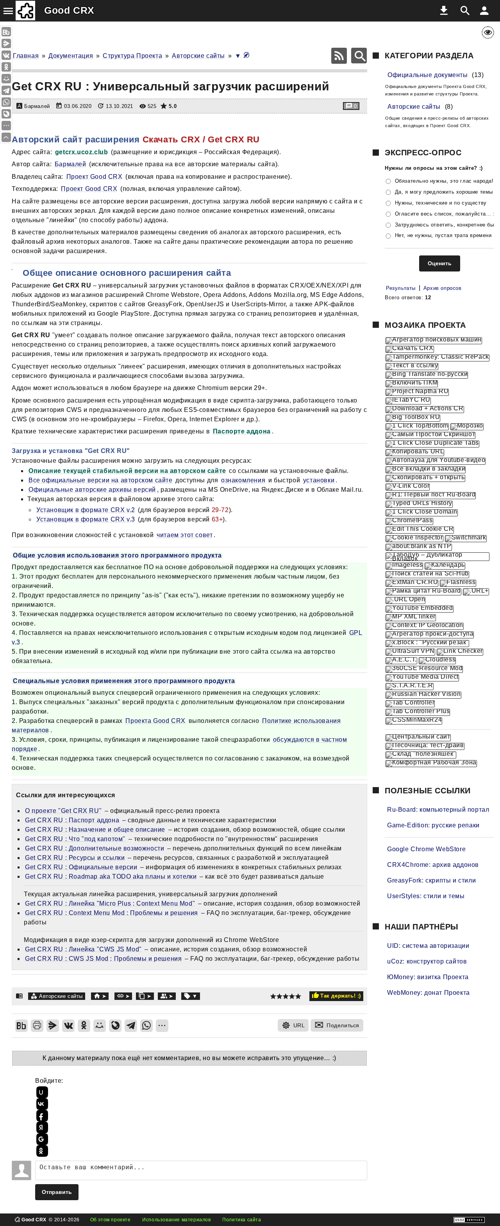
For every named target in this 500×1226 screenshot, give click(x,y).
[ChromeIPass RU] (409, 521)
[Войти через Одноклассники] (41, 1151)
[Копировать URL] (415, 452)
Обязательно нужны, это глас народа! (444, 181)
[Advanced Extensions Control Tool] (401, 660)
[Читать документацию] (21, 273)
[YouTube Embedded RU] (419, 609)
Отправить (57, 1192)
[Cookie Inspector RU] (414, 538)
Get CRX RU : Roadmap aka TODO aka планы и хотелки (110, 876)
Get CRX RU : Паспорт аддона (72, 820)
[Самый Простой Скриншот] (430, 435)
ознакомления (243, 480)
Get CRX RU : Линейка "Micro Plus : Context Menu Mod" (110, 903)
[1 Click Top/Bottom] (417, 426)
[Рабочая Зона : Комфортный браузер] (431, 763)
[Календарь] (445, 566)
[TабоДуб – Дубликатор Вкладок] (437, 557)
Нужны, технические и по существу (441, 203)
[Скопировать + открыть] (425, 478)
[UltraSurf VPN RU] (410, 652)
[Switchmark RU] (466, 538)
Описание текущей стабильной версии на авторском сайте (127, 470)
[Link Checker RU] (460, 652)
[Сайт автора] (100, 996)
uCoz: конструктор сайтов (427, 961)
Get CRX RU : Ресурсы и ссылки (75, 857)
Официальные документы (428, 75)
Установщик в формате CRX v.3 (85, 519)
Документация (70, 55)
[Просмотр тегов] (190, 996)
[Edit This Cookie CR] (420, 530)
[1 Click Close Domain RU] (422, 513)
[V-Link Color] (407, 487)
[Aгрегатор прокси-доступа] (430, 635)
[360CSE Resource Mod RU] (424, 669)
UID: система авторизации (428, 945)
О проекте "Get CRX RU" (63, 810)
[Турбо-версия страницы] (246, 55)
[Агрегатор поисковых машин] (434, 340)
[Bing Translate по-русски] (427, 375)
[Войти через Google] (41, 1139)
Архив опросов (442, 288)
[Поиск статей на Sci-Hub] (427, 574)
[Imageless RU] (404, 566)
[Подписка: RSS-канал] (339, 56)
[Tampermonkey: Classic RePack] (437, 358)
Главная (26, 55)
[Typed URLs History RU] (419, 504)
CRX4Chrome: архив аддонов (433, 864)
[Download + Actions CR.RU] (425, 409)
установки (318, 480)
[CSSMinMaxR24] (414, 721)
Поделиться (343, 1025)
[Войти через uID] (41, 1092)
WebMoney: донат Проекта (428, 992)
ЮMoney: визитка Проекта (428, 977)
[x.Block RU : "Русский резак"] (427, 643)
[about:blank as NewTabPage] (419, 547)
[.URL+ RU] (476, 592)
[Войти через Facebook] (41, 1116)
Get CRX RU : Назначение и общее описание (95, 829)
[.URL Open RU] (405, 600)
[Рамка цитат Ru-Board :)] (423, 592)
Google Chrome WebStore (426, 849)
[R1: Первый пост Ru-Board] (431, 495)
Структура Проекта (132, 55)
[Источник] (123, 996)
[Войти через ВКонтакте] (41, 1104)
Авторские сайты (198, 55)
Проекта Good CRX (155, 720)
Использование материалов (176, 1219)
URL (299, 1025)
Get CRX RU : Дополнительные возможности (94, 848)
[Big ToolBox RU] (413, 418)
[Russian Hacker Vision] (423, 695)
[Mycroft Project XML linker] (411, 617)
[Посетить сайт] (21, 123)
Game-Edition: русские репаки (433, 825)
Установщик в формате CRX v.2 (85, 510)
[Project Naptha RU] (417, 392)
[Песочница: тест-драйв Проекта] (425, 746)
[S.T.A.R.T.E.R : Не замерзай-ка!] (409, 686)
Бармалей (70, 164)
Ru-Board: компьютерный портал (438, 809)
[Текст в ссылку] (412, 366)
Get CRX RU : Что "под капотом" (75, 839)
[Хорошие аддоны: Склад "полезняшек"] (421, 755)
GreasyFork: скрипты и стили (431, 880)
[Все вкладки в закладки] (425, 470)
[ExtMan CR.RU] (412, 583)
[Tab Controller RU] (410, 703)
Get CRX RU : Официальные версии (81, 867)
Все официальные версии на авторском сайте (101, 480)
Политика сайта (241, 1219)
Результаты (401, 288)
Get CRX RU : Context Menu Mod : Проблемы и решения (111, 913)
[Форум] (167, 996)
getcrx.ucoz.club (81, 152)
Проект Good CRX (94, 176)
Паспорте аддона (242, 431)
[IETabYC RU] (408, 401)
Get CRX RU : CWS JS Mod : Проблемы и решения (103, 958)
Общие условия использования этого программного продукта (117, 555)
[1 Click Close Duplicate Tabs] (432, 444)
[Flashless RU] (458, 583)
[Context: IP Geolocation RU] (424, 626)
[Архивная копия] (145, 996)
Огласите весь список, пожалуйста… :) (446, 214)
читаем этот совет (184, 535)
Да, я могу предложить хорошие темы (444, 192)
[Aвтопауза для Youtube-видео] (435, 461)
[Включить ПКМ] (412, 383)
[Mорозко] (467, 426)
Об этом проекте (110, 1219)
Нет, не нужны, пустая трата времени (443, 236)
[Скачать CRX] (410, 349)
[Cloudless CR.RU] (437, 660)
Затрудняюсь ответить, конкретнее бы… (447, 225)
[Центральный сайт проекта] (418, 737)
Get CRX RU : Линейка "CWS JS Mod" (83, 949)
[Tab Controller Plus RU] (418, 712)
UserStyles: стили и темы (425, 896)
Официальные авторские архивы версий (92, 489)
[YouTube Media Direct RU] (422, 678)
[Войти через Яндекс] (41, 1127)
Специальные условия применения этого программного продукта (124, 681)
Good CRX (69, 10)
